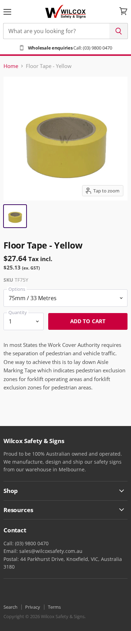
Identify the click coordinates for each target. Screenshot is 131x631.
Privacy (32, 607)
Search (10, 607)
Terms (54, 607)
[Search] (118, 31)
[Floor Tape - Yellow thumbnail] (15, 216)
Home (10, 66)
